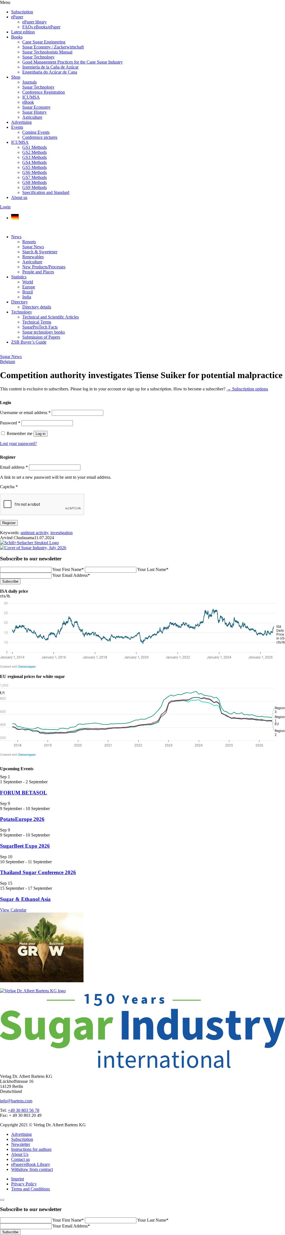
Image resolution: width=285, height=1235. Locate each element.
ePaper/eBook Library (30, 1164)
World (27, 281)
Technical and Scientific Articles (50, 317)
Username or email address (25, 412)
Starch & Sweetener (39, 251)
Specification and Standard (45, 192)
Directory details (36, 307)
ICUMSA (31, 97)
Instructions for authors (31, 1149)
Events (17, 127)
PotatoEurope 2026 (22, 819)
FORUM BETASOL (23, 793)
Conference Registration (43, 92)
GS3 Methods (34, 157)
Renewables (33, 256)
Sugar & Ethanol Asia (25, 899)
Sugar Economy (36, 107)
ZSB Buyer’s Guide (28, 342)
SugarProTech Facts (40, 327)
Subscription (22, 11)
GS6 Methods (34, 172)
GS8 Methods (34, 182)
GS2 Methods (34, 152)
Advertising (21, 122)
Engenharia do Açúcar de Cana (49, 72)
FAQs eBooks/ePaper (41, 27)
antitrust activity (34, 532)
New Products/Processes (43, 266)
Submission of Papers (41, 337)
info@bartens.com (16, 1100)
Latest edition (23, 32)
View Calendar (13, 910)
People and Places (38, 271)
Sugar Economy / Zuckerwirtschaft (53, 47)
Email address (14, 467)
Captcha (9, 486)
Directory (19, 302)
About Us (19, 1154)
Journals (29, 82)
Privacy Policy (24, 1183)
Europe (28, 287)
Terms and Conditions (30, 1189)
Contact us (20, 1159)
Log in (40, 434)
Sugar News (33, 246)
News (16, 236)
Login (5, 207)
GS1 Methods (34, 147)
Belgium (7, 361)
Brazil (27, 292)
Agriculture (32, 117)
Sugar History (34, 112)
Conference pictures (39, 137)
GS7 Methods (34, 177)
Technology (21, 312)
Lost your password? (18, 443)
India (26, 297)
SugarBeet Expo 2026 (25, 846)
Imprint (17, 1178)
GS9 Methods (34, 187)
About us (19, 197)
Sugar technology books (43, 332)
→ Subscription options (247, 388)
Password (10, 422)
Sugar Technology (38, 57)
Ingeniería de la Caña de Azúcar (50, 67)
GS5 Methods (34, 167)
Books (17, 37)
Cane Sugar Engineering (43, 42)
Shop (15, 77)
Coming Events (36, 132)
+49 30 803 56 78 (23, 1110)
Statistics (18, 276)
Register (9, 523)
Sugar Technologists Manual (47, 52)
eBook (28, 102)
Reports (29, 241)
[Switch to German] (15, 217)
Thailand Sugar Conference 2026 (38, 872)
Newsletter (20, 1144)
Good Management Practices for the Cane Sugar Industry (72, 62)
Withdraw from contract (32, 1169)
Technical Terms (36, 322)
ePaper (17, 16)
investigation (61, 532)
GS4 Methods (34, 162)
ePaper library (34, 22)
